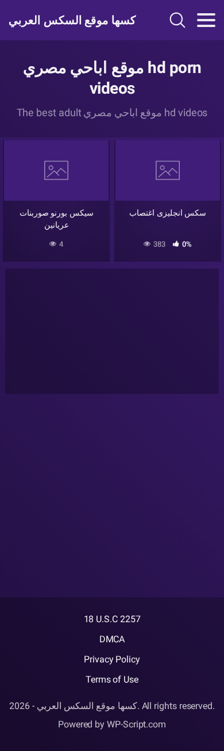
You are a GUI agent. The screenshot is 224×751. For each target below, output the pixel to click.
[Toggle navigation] (206, 20)
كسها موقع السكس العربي (71, 20)
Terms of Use (112, 679)
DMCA (112, 639)
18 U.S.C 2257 (112, 619)
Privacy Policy (112, 659)
